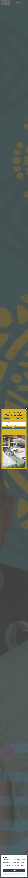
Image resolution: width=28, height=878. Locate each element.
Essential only (14, 873)
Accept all (14, 870)
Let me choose (18, 864)
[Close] (26, 408)
